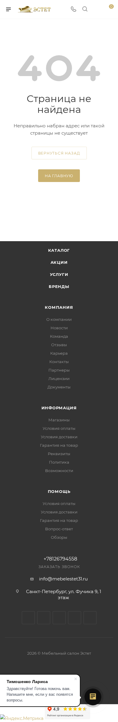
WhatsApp (90, 617)
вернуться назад (59, 153)
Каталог (59, 250)
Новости (59, 327)
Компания (59, 307)
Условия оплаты (59, 428)
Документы (59, 387)
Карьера (59, 353)
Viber (74, 617)
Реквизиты (59, 453)
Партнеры (59, 370)
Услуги (59, 274)
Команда (59, 336)
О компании (59, 319)
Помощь (59, 491)
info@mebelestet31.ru (63, 579)
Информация (59, 407)
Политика (59, 462)
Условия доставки (59, 436)
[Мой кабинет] (96, 9)
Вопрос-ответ (59, 528)
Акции (59, 262)
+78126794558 (60, 559)
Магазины (59, 419)
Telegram (43, 617)
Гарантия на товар (59, 445)
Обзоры (59, 537)
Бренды (59, 286)
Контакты (59, 361)
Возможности (59, 470)
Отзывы (59, 344)
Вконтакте (28, 617)
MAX (59, 617)
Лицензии (59, 378)
